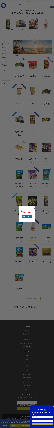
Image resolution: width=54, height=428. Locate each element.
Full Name (34, 414)
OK (42, 424)
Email (33, 419)
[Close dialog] (34, 208)
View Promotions (27, 216)
